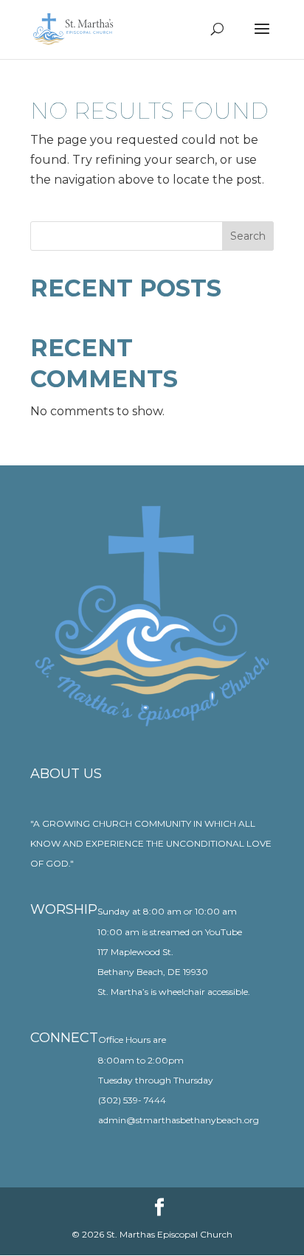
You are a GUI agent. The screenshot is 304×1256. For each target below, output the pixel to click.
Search (248, 236)
